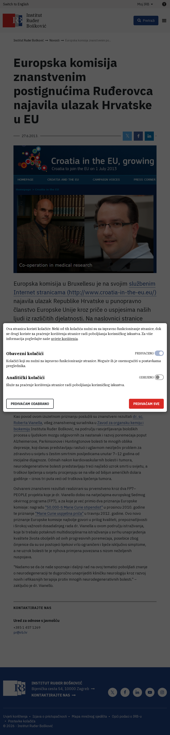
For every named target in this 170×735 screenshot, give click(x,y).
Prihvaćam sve (146, 404)
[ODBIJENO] (159, 380)
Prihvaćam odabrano (30, 404)
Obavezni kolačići (25, 353)
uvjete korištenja (64, 339)
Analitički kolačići (25, 377)
